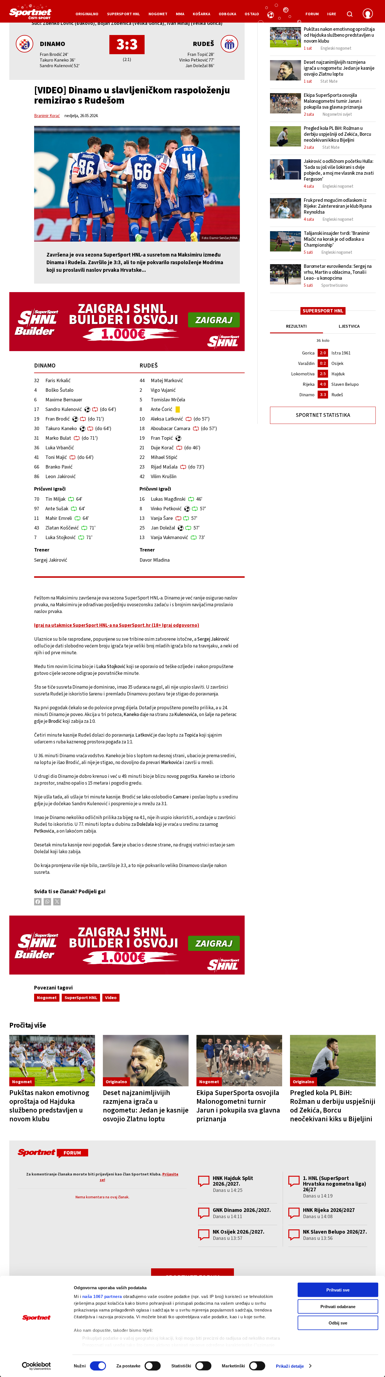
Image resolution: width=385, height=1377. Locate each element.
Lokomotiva (303, 374)
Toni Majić (56, 457)
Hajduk (338, 374)
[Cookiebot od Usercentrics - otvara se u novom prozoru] (36, 1366)
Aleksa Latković (167, 418)
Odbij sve (338, 1323)
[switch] (153, 1365)
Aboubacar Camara (170, 428)
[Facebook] (37, 901)
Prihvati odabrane (337, 1306)
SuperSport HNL (81, 998)
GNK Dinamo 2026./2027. (242, 1210)
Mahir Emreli (58, 518)
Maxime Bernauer (63, 399)
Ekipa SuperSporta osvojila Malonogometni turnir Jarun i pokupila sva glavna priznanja (238, 1106)
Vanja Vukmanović (169, 537)
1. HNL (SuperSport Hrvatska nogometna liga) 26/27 (334, 1184)
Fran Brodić (57, 418)
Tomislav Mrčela (168, 399)
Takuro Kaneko (61, 428)
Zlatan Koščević (62, 527)
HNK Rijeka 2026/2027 (329, 1210)
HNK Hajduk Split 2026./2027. (233, 1181)
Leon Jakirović (60, 476)
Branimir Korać (47, 116)
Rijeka (309, 384)
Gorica (308, 353)
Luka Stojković (60, 537)
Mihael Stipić (164, 457)
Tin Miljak (55, 499)
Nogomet (47, 998)
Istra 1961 (341, 353)
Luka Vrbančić (59, 447)
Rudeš (203, 44)
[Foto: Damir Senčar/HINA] (137, 184)
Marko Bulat (58, 438)
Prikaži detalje (290, 1365)
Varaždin (306, 363)
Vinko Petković (166, 508)
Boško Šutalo (59, 390)
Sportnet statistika (323, 415)
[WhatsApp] (47, 901)
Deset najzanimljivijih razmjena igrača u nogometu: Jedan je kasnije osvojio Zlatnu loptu (146, 1106)
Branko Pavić (58, 466)
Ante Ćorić (161, 409)
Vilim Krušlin (163, 476)
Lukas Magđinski (168, 499)
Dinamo (52, 44)
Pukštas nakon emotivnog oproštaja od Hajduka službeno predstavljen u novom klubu (49, 1106)
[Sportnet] (30, 13)
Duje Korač (162, 447)
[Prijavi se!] (368, 14)
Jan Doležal (163, 527)
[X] (57, 901)
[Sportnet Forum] (52, 1154)
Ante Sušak (56, 508)
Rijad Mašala (164, 466)
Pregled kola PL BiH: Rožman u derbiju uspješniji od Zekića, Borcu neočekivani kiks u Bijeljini (332, 1106)
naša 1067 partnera (102, 1296)
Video (111, 998)
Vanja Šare (162, 518)
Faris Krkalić (57, 380)
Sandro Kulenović (63, 409)
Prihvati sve (337, 1290)
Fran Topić (162, 438)
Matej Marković (167, 380)
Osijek (337, 363)
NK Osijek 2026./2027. (238, 1232)
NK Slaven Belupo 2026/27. (335, 1232)
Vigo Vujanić (163, 390)
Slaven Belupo (345, 384)
